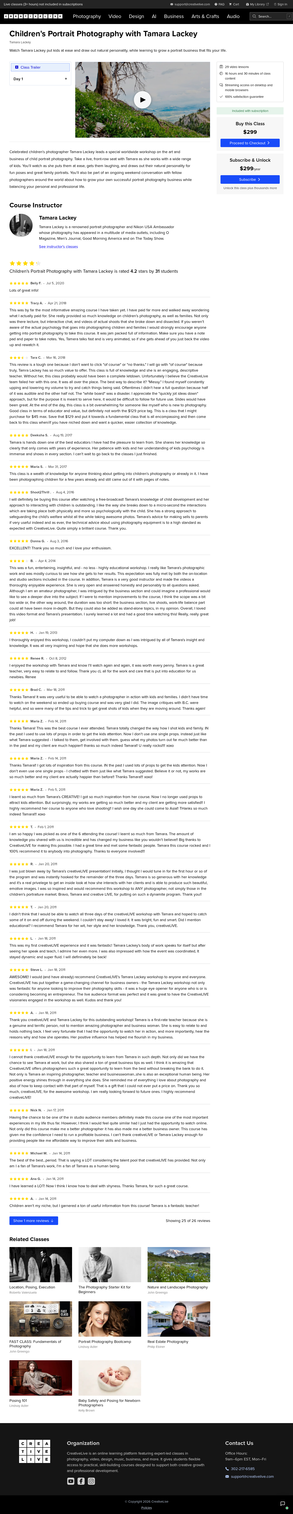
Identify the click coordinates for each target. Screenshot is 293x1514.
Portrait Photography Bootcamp (105, 1341)
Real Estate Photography (168, 1341)
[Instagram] (91, 1481)
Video (115, 16)
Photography (87, 16)
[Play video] (142, 100)
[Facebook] (81, 1481)
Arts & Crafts (205, 16)
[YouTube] (71, 1481)
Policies (146, 1507)
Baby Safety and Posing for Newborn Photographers (109, 1403)
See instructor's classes (58, 246)
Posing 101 (18, 1400)
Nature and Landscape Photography (178, 1287)
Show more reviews (31, 1220)
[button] (283, 1504)
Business (174, 16)
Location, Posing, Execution (32, 1287)
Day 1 (18, 78)
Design (136, 16)
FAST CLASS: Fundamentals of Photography (35, 1344)
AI (154, 16)
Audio (233, 16)
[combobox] (271, 16)
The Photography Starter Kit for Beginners (105, 1289)
